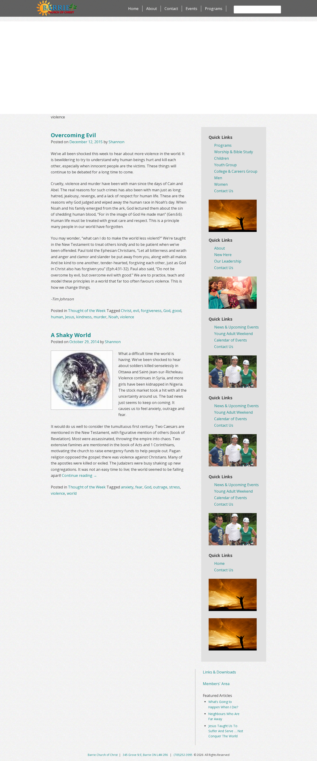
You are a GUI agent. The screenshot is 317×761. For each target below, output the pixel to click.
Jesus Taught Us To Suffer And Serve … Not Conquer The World (225, 731)
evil (136, 310)
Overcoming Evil (73, 135)
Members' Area (216, 683)
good (176, 310)
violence (127, 316)
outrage (160, 487)
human (57, 316)
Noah (113, 316)
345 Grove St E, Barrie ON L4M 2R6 (145, 755)
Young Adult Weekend (233, 333)
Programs (213, 8)
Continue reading (79, 475)
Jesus (69, 316)
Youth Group (225, 164)
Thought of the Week (87, 310)
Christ (126, 310)
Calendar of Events (230, 340)
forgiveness (151, 310)
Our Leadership (227, 261)
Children (221, 158)
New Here (223, 254)
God (166, 310)
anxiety (127, 487)
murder (100, 316)
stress (174, 487)
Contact (171, 8)
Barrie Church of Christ (103, 755)
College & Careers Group (235, 171)
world (72, 493)
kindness (84, 316)
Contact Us (223, 190)
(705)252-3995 (183, 755)
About (151, 8)
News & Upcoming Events (236, 327)
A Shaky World (71, 335)
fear (138, 487)
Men (218, 177)
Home (133, 8)
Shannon (116, 141)
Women (221, 184)
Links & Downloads (219, 672)
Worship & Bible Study (233, 151)
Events (191, 8)
